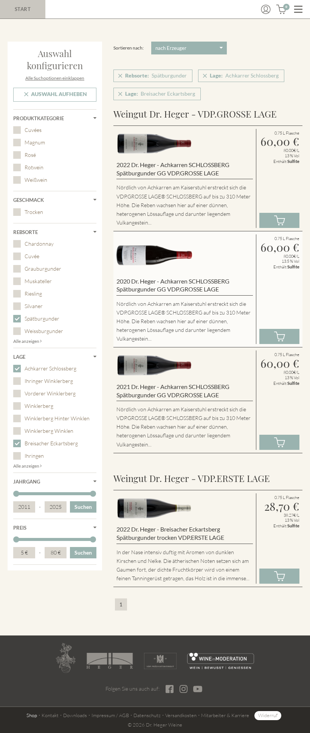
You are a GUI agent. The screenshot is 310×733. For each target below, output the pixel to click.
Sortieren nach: (128, 48)
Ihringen (34, 456)
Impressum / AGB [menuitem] (110, 715)
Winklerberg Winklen (49, 431)
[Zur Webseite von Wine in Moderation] (220, 661)
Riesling (33, 293)
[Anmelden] (265, 9)
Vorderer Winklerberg (50, 393)
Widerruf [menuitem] (267, 715)
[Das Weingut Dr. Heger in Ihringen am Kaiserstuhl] (66, 658)
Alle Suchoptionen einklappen (54, 78)
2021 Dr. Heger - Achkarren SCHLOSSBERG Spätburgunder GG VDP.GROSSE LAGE (172, 390)
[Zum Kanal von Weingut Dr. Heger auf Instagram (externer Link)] (197, 688)
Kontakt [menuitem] (50, 715)
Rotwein (34, 167)
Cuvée (32, 256)
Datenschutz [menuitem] (147, 715)
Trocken (34, 212)
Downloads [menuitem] (75, 715)
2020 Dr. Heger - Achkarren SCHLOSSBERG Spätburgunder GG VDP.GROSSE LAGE (172, 285)
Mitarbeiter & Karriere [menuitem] (225, 715)
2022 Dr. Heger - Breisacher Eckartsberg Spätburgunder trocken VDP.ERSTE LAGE (170, 533)
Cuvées (33, 130)
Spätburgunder (42, 318)
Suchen (83, 507)
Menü (298, 9)
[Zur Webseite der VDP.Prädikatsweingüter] (160, 661)
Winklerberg (39, 406)
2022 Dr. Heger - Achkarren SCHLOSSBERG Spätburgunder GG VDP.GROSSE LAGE (172, 169)
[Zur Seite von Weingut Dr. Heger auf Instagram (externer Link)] (183, 689)
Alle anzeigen (26, 341)
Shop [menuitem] (31, 715)
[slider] (16, 494)
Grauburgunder (43, 268)
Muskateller (38, 281)
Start (23, 9)
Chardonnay (39, 243)
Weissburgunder (44, 331)
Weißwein (36, 180)
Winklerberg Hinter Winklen (57, 418)
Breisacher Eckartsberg (51, 443)
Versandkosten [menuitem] (181, 715)
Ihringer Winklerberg (49, 381)
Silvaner (34, 306)
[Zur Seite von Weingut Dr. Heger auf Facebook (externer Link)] (169, 689)
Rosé (30, 155)
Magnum (35, 142)
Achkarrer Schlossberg (50, 368)
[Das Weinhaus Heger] (109, 661)
